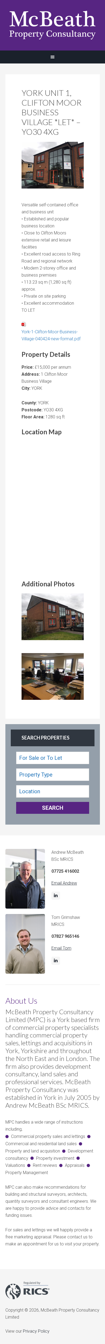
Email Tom (61, 948)
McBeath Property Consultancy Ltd (52, 25)
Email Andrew (64, 883)
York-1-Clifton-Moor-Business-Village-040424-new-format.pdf (51, 335)
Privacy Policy (36, 1331)
